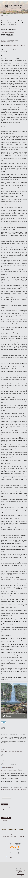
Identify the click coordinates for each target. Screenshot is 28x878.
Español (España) (5, 811)
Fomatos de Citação (6, 744)
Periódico (16, 836)
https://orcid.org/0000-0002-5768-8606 (7, 32)
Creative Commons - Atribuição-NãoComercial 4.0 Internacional (13, 789)
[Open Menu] (1, 2)
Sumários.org (23, 834)
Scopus (3, 834)
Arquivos (6, 15)
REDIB (14, 834)
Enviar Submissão (6, 798)
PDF (4, 722)
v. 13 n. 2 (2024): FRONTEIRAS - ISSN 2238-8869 (10, 17)
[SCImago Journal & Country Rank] (14, 857)
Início (2, 15)
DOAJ (7, 834)
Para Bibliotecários (5, 824)
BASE (18, 834)
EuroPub (4, 836)
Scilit (8, 836)
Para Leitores (4, 820)
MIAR (11, 836)
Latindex (11, 834)
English (3, 809)
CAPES (20, 836)
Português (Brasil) (6, 807)
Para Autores (4, 822)
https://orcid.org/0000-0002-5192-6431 (7, 41)
